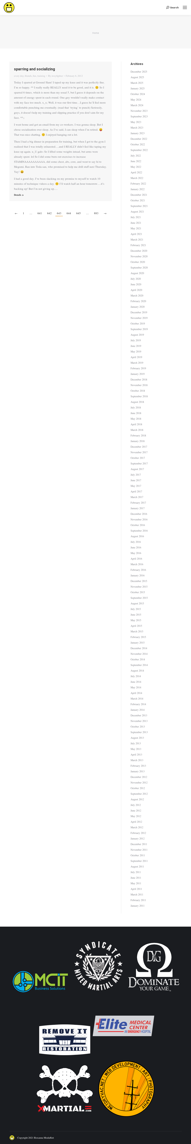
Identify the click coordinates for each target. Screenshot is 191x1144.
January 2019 (138, 374)
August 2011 (137, 866)
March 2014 (137, 698)
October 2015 (138, 592)
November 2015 (139, 586)
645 (78, 213)
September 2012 (139, 793)
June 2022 (136, 161)
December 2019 (139, 312)
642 (49, 213)
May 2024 (136, 99)
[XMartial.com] (65, 1118)
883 (96, 213)
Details (17, 194)
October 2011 (138, 855)
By (55, 75)
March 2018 (137, 430)
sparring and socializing (34, 69)
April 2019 (136, 357)
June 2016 (136, 547)
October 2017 (138, 458)
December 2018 (139, 379)
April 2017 (136, 491)
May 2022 (136, 166)
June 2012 (136, 810)
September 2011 (139, 861)
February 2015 (138, 637)
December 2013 (139, 715)
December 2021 (139, 194)
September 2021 (139, 206)
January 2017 (138, 508)
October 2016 (138, 525)
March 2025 (137, 83)
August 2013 (137, 737)
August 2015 (137, 603)
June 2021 (136, 222)
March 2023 (137, 127)
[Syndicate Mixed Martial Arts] (98, 993)
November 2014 (139, 654)
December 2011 (139, 844)
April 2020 (136, 290)
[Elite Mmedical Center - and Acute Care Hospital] (123, 1055)
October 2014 (138, 659)
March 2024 (137, 105)
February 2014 (138, 704)
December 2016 (139, 514)
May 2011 (136, 883)
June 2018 (136, 413)
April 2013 (136, 754)
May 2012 (136, 816)
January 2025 (138, 88)
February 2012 (138, 833)
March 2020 (137, 295)
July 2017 (136, 474)
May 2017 (136, 486)
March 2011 (137, 894)
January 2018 (138, 441)
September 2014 (139, 665)
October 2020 (138, 262)
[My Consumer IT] (40, 993)
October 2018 (138, 390)
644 (69, 213)
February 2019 (138, 368)
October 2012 (138, 788)
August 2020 (137, 273)
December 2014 (139, 648)
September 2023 (139, 116)
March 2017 (137, 497)
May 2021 (136, 228)
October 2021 (138, 200)
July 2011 (136, 872)
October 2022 (138, 144)
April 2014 (136, 693)
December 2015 (139, 581)
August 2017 (137, 469)
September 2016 (139, 530)
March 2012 (137, 827)
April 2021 (136, 234)
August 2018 (137, 402)
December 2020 (139, 250)
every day (19, 75)
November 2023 (139, 111)
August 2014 (137, 670)
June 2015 (136, 614)
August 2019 (137, 334)
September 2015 (139, 598)
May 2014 (136, 687)
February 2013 (138, 765)
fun (34, 75)
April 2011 (136, 889)
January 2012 (138, 838)
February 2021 (138, 245)
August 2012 (137, 799)
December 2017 (139, 446)
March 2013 (137, 760)
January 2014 (138, 709)
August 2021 (137, 211)
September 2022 (139, 150)
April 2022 (136, 172)
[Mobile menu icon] (184, 7)
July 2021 (136, 217)
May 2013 (136, 749)
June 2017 (136, 480)
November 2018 (139, 385)
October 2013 (138, 726)
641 (39, 213)
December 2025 (139, 71)
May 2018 (136, 418)
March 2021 (137, 239)
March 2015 (137, 631)
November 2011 (139, 849)
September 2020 (139, 267)
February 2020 (138, 301)
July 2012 (136, 805)
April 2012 (136, 821)
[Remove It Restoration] (65, 1055)
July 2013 (136, 743)
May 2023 (136, 122)
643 (59, 213)
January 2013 (138, 771)
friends (28, 75)
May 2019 (136, 351)
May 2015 (136, 620)
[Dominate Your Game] (154, 993)
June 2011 (136, 877)
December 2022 (139, 139)
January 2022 (138, 189)
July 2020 (136, 278)
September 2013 (139, 732)
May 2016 (136, 553)
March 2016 (137, 564)
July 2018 (136, 407)
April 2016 (136, 558)
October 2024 (138, 94)
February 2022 (138, 183)
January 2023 (138, 133)
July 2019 (136, 340)
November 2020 (139, 256)
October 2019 (138, 323)
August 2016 (137, 536)
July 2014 (136, 676)
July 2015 (136, 609)
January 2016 (138, 575)
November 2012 (139, 782)
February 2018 (138, 435)
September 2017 (139, 463)
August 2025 (137, 77)
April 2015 (136, 626)
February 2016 (138, 570)
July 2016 (136, 542)
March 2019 (137, 362)
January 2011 (138, 905)
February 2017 (138, 502)
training (41, 75)
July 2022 (136, 155)
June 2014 (136, 681)
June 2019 (136, 346)
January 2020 (138, 306)
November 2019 (139, 318)
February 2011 (138, 900)
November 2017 (139, 452)
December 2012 (139, 777)
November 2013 (139, 721)
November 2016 (139, 519)
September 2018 (139, 396)
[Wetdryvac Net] (126, 1118)
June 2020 (136, 284)
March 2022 (137, 178)
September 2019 (139, 329)
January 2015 (138, 642)
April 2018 (136, 424)
